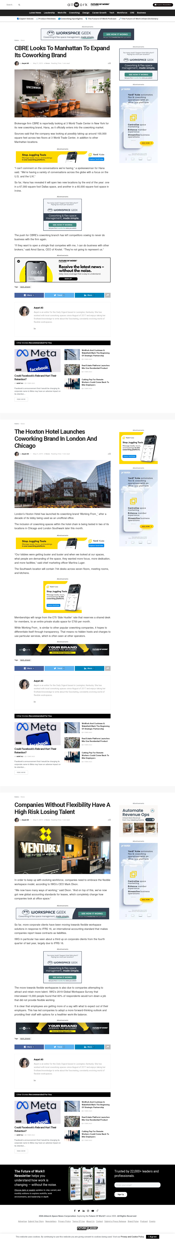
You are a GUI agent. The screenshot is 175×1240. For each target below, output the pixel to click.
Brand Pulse (133, 1221)
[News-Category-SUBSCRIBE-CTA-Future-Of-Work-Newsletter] (62, 269)
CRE (132, 13)
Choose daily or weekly (24, 1190)
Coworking (74, 13)
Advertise (22, 1221)
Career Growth (99, 13)
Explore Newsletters (164, 5)
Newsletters (50, 1221)
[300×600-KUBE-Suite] (138, 124)
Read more (21, 399)
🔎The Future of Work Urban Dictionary (138, 19)
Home (16, 40)
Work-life (62, 13)
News (23, 40)
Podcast (144, 1221)
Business (141, 13)
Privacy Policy (64, 1221)
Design (86, 13)
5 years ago (30, 383)
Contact (99, 1221)
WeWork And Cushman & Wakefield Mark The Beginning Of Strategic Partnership (96, 353)
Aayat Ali (25, 63)
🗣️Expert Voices (25, 19)
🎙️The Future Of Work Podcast (100, 19)
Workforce (122, 13)
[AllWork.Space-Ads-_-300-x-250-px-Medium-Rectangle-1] (138, 821)
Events (152, 1221)
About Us (90, 1221)
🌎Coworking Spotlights (70, 19)
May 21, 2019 (38, 63)
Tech (111, 13)
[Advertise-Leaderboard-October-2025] (62, 649)
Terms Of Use (78, 1221)
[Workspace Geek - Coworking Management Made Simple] (87, 34)
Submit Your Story (36, 1221)
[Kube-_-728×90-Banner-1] (62, 156)
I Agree (153, 1237)
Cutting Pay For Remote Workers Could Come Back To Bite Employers (95, 382)
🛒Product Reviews (46, 19)
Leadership (49, 13)
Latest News (35, 13)
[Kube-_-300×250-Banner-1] (62, 596)
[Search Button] (18, 4)
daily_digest (25, 287)
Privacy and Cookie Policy (132, 1237)
